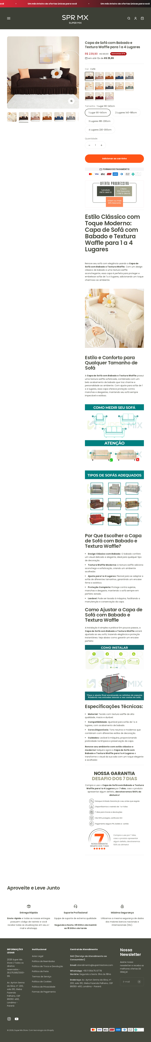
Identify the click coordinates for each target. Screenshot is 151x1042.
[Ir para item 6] (71, 117)
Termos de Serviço (41, 976)
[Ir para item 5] (59, 117)
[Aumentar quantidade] (101, 145)
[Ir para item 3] (35, 117)
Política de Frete (40, 971)
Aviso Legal (37, 956)
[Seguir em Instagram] (9, 1019)
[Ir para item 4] (47, 117)
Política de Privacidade (43, 986)
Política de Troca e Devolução (47, 966)
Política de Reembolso (43, 961)
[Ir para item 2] (23, 117)
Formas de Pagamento (44, 991)
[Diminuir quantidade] (89, 145)
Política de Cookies (41, 981)
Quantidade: (91, 138)
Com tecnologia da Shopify (41, 1030)
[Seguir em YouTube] (17, 1019)
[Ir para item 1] (12, 117)
